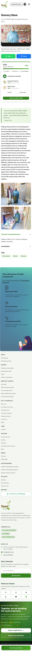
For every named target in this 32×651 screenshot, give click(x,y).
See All (9, 92)
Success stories (5, 437)
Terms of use (5, 486)
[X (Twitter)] (26, 592)
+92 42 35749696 (8, 555)
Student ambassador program (10, 466)
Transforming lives (6, 413)
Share (9, 56)
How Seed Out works (7, 407)
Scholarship (4, 358)
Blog (2, 449)
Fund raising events (6, 390)
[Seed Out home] (6, 505)
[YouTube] (16, 597)
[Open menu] (29, 4)
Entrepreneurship (6, 361)
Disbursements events (7, 387)
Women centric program (8, 473)
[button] (16, 194)
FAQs (2, 422)
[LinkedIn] (6, 597)
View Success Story (16, 98)
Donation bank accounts (8, 446)
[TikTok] (26, 597)
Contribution (5, 246)
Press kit (3, 456)
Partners (3, 443)
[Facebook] (6, 592)
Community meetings (7, 396)
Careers (3, 429)
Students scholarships (7, 368)
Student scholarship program (9, 469)
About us (3, 404)
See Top (23, 92)
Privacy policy (5, 483)
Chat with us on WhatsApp (17, 494)
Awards (3, 440)
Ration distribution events (8, 393)
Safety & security (6, 416)
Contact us (4, 419)
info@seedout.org (8, 552)
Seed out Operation (6, 377)
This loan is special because (10, 234)
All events (3, 384)
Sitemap (3, 480)
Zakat (2, 374)
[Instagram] (16, 592)
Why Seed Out (5, 410)
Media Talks (4, 459)
